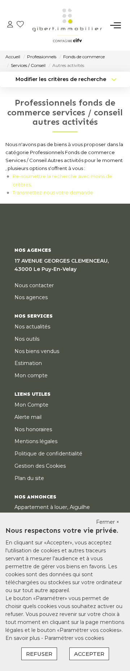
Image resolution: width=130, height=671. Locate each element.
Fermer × (107, 522)
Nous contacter (34, 285)
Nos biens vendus (36, 351)
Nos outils (26, 339)
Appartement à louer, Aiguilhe (52, 507)
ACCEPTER (89, 653)
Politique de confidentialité (48, 453)
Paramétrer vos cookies (74, 638)
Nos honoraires (33, 429)
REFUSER (39, 653)
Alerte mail (28, 417)
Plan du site (29, 478)
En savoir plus (23, 638)
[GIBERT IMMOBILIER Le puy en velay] (67, 25)
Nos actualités (32, 326)
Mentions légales (35, 441)
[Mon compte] (10, 25)
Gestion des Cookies (40, 466)
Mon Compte (31, 405)
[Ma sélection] (20, 25)
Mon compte (31, 375)
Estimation (28, 363)
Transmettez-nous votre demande (53, 192)
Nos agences (31, 297)
